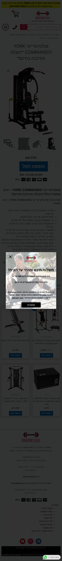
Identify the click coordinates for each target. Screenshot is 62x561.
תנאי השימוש (17, 298)
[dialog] (31, 280)
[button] (10, 257)
